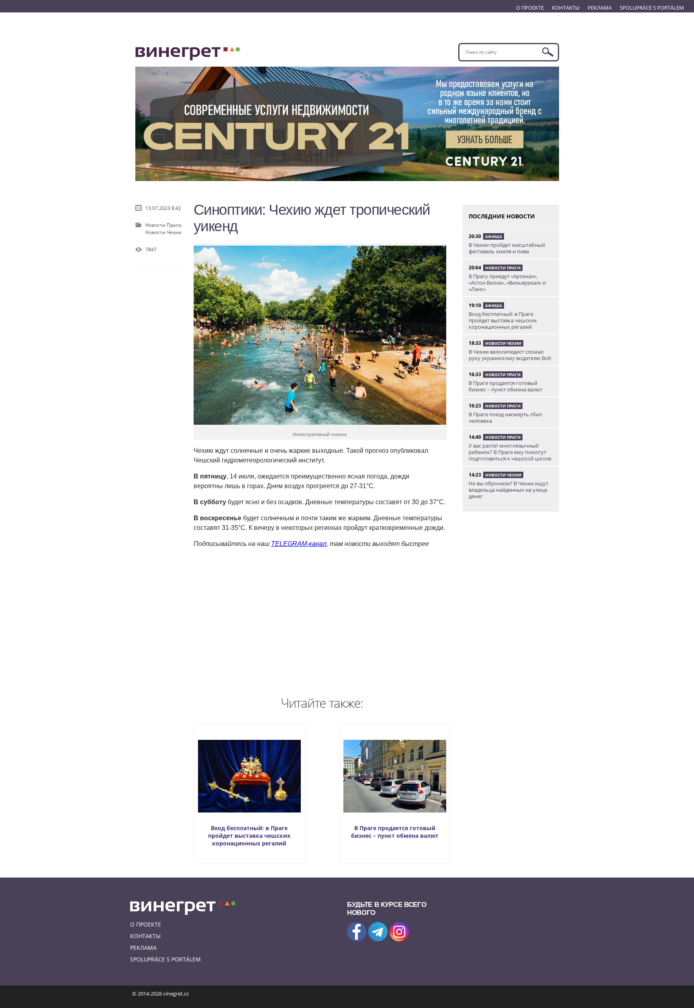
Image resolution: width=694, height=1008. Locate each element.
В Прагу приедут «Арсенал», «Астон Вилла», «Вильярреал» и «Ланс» (507, 283)
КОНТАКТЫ (566, 7)
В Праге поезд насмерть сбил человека (505, 417)
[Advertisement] (322, 620)
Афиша (493, 236)
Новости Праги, (163, 225)
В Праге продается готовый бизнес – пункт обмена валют (395, 831)
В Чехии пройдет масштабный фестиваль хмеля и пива (507, 248)
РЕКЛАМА (600, 7)
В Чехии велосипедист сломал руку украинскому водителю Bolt (510, 355)
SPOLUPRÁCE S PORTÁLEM (652, 7)
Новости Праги (502, 268)
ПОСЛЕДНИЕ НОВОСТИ (502, 216)
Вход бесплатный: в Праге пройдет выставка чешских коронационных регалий (249, 835)
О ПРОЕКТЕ (530, 7)
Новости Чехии (163, 232)
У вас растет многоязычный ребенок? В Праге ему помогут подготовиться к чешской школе (510, 452)
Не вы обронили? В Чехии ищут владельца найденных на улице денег (508, 490)
